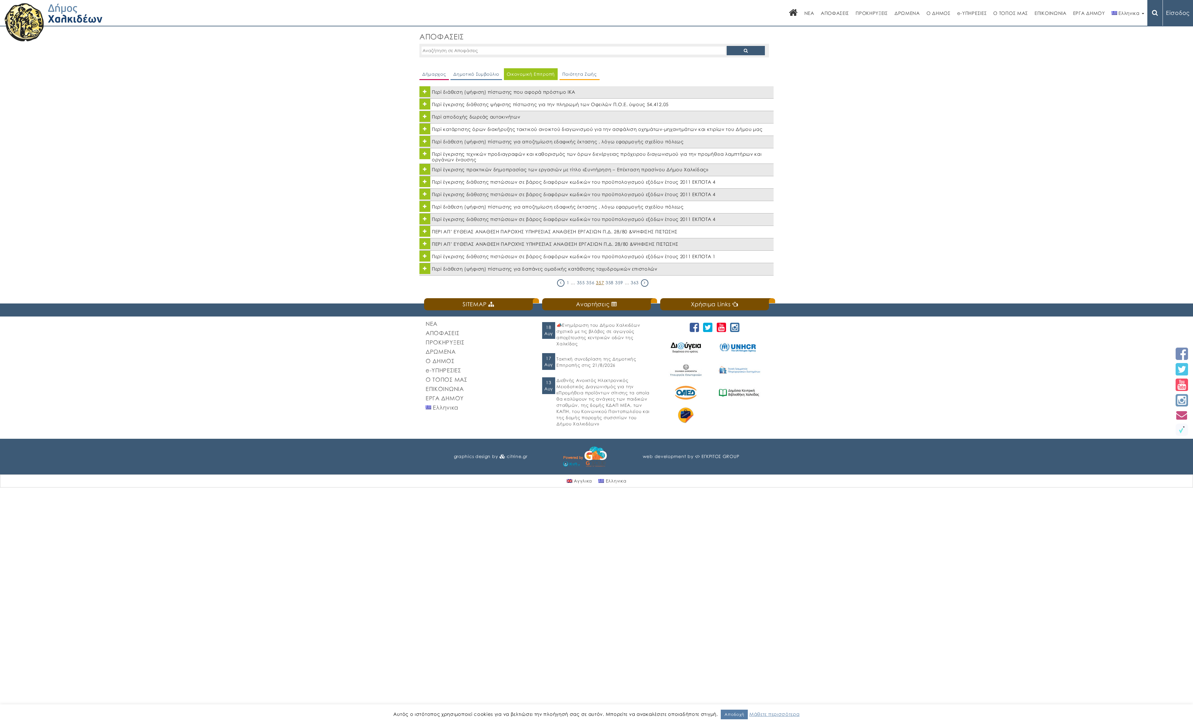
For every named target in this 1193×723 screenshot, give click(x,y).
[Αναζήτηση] (1155, 13)
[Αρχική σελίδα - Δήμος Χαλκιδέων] (54, 21)
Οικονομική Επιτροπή (531, 74)
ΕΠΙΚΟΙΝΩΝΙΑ (1051, 13)
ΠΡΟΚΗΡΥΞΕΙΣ (872, 13)
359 (619, 282)
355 (581, 282)
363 (635, 282)
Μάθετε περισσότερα (774, 714)
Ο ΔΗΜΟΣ (938, 13)
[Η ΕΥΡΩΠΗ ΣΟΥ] (686, 415)
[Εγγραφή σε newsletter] (1182, 415)
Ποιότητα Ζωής (579, 74)
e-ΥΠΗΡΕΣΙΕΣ (972, 13)
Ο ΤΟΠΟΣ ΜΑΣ (1010, 13)
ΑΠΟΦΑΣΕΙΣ (835, 13)
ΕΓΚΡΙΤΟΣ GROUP (720, 456)
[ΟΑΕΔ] (686, 392)
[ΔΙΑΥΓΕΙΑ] (686, 347)
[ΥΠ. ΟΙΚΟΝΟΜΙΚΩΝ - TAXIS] (739, 370)
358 (610, 282)
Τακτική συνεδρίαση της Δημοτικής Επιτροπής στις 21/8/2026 (596, 362)
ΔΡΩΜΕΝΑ (907, 13)
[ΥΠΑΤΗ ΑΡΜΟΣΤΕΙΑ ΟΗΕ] (739, 347)
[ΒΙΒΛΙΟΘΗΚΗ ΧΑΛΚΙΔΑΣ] (739, 392)
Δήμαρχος (434, 74)
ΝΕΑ (809, 13)
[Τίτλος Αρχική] (793, 13)
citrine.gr (517, 456)
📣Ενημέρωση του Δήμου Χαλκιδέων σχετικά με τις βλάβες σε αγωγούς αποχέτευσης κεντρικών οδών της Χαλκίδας (598, 334)
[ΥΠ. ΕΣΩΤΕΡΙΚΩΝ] (686, 370)
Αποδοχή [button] (734, 714)
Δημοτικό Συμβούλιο (476, 74)
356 (590, 282)
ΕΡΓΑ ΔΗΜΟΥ (1089, 13)
